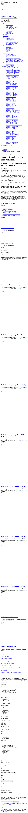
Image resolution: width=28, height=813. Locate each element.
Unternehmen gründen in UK (12, 76)
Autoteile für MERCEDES (12, 119)
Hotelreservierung (10, 39)
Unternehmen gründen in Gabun (13, 69)
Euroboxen (8, 56)
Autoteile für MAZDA (11, 117)
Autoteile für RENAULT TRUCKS (14, 125)
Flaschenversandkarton (11, 55)
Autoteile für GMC (10, 99)
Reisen (4, 37)
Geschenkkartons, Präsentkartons (13, 58)
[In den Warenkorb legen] (1, 444)
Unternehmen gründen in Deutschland (14, 71)
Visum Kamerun (9, 25)
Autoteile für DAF (10, 92)
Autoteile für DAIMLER (11, 94)
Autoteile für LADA (10, 109)
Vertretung (8, 50)
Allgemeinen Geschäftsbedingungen (17, 803)
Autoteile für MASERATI (11, 116)
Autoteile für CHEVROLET (12, 86)
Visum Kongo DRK (10, 33)
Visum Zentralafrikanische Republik (13, 29)
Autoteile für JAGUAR (11, 105)
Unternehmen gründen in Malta (12, 75)
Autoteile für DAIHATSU (11, 93)
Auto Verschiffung (10, 65)
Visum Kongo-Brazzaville (11, 27)
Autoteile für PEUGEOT (11, 122)
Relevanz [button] (3, 256)
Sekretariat (8, 47)
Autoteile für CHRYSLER (11, 87)
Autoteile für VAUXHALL (12, 142)
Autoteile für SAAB (10, 128)
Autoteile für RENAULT (11, 123)
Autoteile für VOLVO (11, 143)
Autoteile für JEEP (10, 106)
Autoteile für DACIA (10, 89)
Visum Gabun (9, 26)
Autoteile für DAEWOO (11, 90)
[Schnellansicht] (1, 445)
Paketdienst (5, 53)
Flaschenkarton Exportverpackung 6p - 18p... (13, 586)
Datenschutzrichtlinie (6, 804)
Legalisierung (6, 34)
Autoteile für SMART (10, 133)
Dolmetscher (8, 51)
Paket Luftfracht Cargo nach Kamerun (14, 61)
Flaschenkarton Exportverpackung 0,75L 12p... (14, 384)
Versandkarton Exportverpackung (10, 285)
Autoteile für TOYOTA (11, 139)
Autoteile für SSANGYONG (12, 134)
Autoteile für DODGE (11, 95)
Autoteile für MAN (10, 115)
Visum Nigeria (9, 32)
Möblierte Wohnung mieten (12, 40)
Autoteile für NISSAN (11, 121)
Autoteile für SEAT (10, 131)
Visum (4, 23)
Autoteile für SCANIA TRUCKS (13, 130)
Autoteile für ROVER (10, 127)
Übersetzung (6, 36)
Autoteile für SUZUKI (11, 137)
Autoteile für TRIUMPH (11, 141)
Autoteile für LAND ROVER (12, 112)
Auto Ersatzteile (6, 78)
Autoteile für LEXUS (10, 114)
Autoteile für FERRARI (11, 97)
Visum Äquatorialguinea (11, 28)
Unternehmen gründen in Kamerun (13, 67)
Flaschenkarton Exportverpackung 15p (12, 335)
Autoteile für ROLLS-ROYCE (12, 126)
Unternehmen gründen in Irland (13, 72)
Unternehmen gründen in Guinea (13, 70)
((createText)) (10, 781)
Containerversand (10, 64)
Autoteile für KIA (10, 108)
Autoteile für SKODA (11, 132)
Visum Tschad (9, 31)
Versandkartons (9, 54)
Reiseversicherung (10, 44)
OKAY (15, 17)
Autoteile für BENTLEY (11, 83)
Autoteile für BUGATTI (11, 84)
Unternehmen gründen (8, 66)
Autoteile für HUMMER (11, 101)
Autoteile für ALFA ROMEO (12, 80)
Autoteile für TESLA (10, 138)
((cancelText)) (3, 772)
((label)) (2, 779)
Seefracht (5, 62)
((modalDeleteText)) (11, 772)
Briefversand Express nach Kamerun (14, 59)
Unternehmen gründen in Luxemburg (14, 73)
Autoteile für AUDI (10, 81)
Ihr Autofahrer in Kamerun (11, 43)
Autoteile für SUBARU (11, 136)
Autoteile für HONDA (11, 100)
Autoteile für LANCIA (11, 111)
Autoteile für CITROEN (11, 88)
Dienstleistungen (6, 45)
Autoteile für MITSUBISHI (12, 120)
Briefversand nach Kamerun (7, 243)
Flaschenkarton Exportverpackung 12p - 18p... (14, 486)
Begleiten (8, 49)
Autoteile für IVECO (10, 104)
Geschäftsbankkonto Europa (12, 77)
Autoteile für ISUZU (10, 103)
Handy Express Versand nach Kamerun (14, 60)
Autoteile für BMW (10, 82)
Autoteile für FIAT (10, 98)
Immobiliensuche (9, 48)
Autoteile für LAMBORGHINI (13, 110)
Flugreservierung (9, 38)
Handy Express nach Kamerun (7, 228)
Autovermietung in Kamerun (12, 42)
